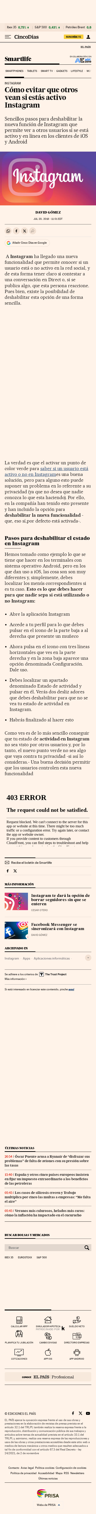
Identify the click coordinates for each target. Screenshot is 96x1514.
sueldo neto (77, 1326)
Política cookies (44, 1467)
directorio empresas (76, 1342)
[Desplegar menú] (8, 36)
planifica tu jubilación (19, 1342)
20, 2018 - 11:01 (48, 218)
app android (76, 1359)
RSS (66, 1473)
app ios (48, 1359)
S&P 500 (41, 27)
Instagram (12, 958)
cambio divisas (48, 1342)
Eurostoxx (25, 1257)
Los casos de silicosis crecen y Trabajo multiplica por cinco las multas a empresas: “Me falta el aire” (48, 1197)
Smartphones (14, 71)
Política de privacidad (23, 1473)
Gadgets (61, 71)
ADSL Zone (80, 60)
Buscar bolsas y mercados (27, 1235)
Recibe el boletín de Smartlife (31, 862)
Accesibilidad (46, 1473)
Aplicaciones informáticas (52, 958)
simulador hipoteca (48, 1326)
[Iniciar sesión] (88, 37)
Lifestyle (77, 71)
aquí (71, 989)
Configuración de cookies (71, 1467)
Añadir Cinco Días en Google (29, 242)
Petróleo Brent (75, 27)
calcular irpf (19, 1326)
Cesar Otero (39, 910)
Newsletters (77, 1473)
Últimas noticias (19, 1148)
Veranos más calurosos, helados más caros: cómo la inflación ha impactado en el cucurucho (45, 1213)
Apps (26, 958)
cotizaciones (19, 1359)
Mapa (59, 1473)
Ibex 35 (11, 27)
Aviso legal (27, 1467)
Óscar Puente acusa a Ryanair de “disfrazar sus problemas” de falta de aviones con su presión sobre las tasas (47, 1160)
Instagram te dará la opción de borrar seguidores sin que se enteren (60, 900)
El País (85, 46)
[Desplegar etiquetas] (88, 958)
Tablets (32, 71)
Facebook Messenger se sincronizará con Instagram (57, 927)
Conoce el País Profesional (48, 1376)
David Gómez (48, 212)
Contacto (13, 1467)
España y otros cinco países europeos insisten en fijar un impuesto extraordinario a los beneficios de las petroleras (47, 1179)
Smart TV (47, 71)
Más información (15, 979)
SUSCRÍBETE (73, 36)
